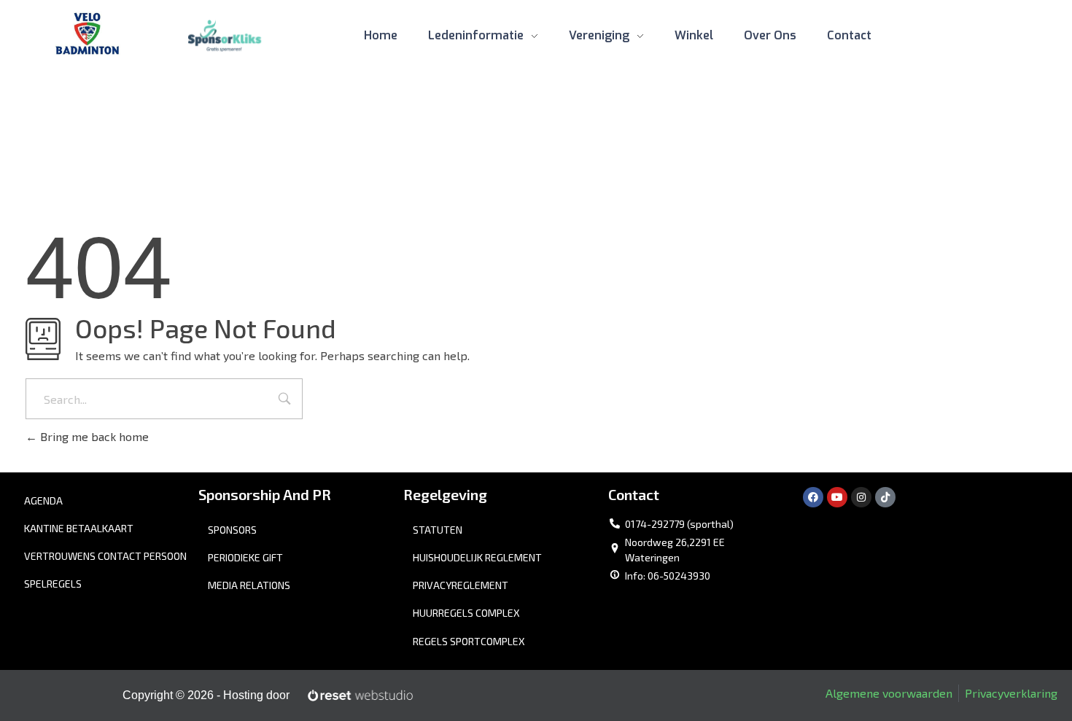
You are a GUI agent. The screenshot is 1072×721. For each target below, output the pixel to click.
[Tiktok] (885, 497)
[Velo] (87, 33)
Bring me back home (93, 436)
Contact (633, 494)
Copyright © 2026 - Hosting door (206, 695)
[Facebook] (813, 497)
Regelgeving (445, 494)
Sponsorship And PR (264, 494)
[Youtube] (837, 497)
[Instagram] (861, 497)
